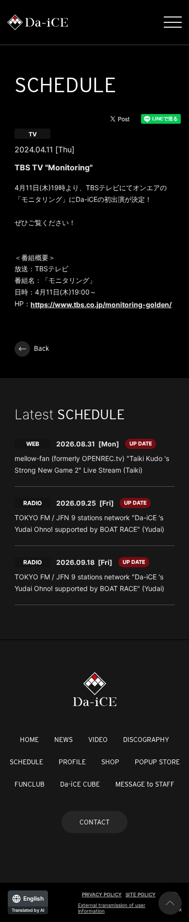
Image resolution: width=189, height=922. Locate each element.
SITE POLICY (141, 894)
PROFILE (72, 762)
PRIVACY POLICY (102, 894)
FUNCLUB (30, 784)
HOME (29, 739)
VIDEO (98, 739)
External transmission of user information (111, 908)
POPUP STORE (157, 762)
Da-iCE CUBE (80, 784)
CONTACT (94, 822)
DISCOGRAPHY (146, 739)
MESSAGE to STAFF (144, 784)
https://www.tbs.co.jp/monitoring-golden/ (101, 304)
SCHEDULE (26, 762)
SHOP (110, 762)
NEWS (63, 739)
